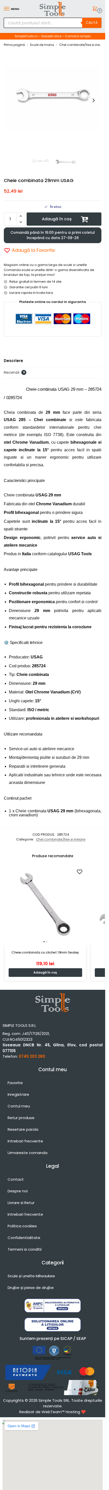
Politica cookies (22, 1226)
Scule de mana (42, 45)
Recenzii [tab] (14, 372)
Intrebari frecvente (25, 1141)
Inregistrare (18, 1094)
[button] (95, 9)
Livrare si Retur (21, 1202)
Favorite (15, 1082)
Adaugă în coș (57, 219)
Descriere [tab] (13, 360)
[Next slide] (93, 100)
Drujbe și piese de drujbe (31, 1287)
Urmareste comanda (27, 1152)
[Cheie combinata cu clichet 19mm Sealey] (45, 904)
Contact (16, 1179)
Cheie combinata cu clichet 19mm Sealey (45, 952)
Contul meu (19, 1106)
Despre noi (18, 1191)
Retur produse (21, 1117)
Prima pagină (14, 45)
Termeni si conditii (25, 1249)
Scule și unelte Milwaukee (31, 1276)
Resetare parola (23, 1129)
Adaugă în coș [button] (45, 972)
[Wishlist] (79, 871)
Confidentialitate (24, 1237)
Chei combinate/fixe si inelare (82, 45)
